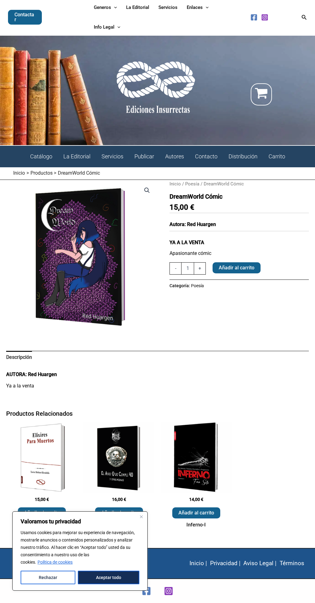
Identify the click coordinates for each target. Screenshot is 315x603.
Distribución (243, 156)
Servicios (112, 156)
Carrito (277, 156)
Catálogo (41, 156)
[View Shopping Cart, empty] (280, 94)
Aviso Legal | (260, 563)
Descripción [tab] (19, 357)
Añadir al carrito (236, 268)
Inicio (175, 184)
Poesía (192, 184)
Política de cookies (55, 562)
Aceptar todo (108, 577)
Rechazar (48, 577)
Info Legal (104, 27)
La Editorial (76, 156)
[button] (25, 17)
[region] (80, 551)
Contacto (206, 156)
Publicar (144, 156)
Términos (292, 563)
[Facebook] (253, 17)
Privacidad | (225, 563)
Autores (174, 156)
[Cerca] (141, 516)
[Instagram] (264, 17)
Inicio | (198, 563)
